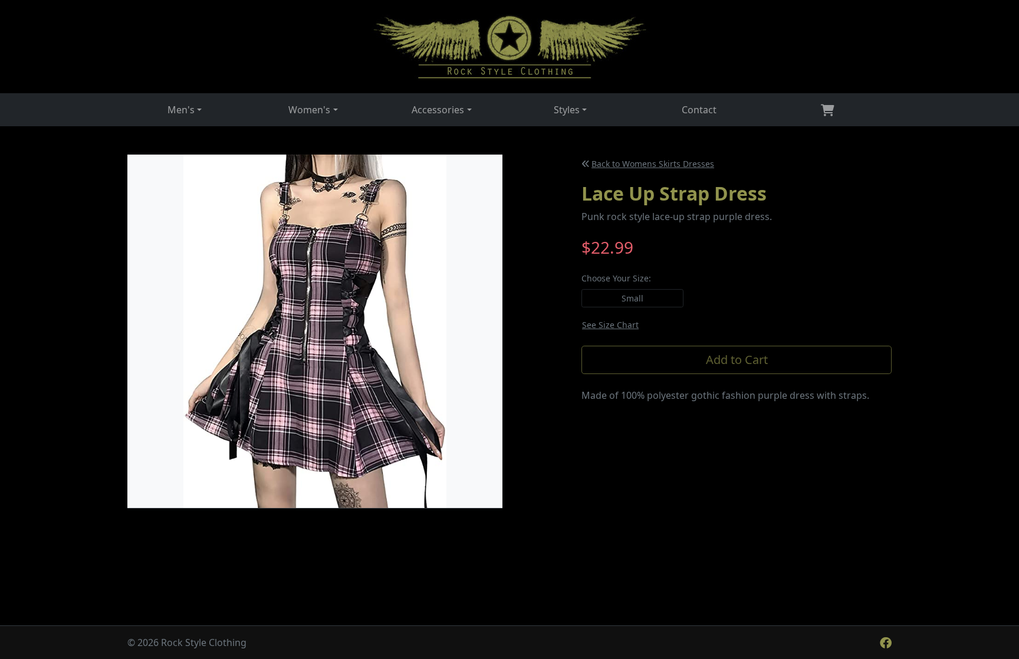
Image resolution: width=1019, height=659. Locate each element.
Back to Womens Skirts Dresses (652, 163)
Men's (181, 109)
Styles (567, 109)
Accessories (438, 109)
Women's (309, 109)
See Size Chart (610, 324)
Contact (699, 109)
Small (632, 298)
